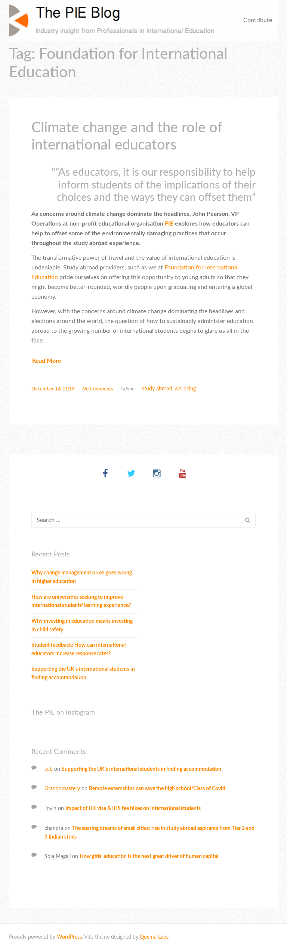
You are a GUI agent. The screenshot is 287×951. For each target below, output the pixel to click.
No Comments (97, 389)
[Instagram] (156, 474)
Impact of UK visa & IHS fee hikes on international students (133, 808)
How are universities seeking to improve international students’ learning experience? (81, 602)
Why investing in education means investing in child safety (82, 626)
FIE (169, 224)
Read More (46, 361)
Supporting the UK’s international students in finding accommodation (83, 673)
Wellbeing (185, 389)
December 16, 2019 (53, 389)
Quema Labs (154, 937)
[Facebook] (105, 474)
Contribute (257, 20)
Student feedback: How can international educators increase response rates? (78, 649)
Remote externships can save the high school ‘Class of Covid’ (157, 788)
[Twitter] (131, 474)
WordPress (69, 937)
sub (48, 769)
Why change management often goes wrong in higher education (81, 577)
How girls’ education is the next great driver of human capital (149, 856)
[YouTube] (182, 474)
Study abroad (157, 389)
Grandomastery (62, 788)
